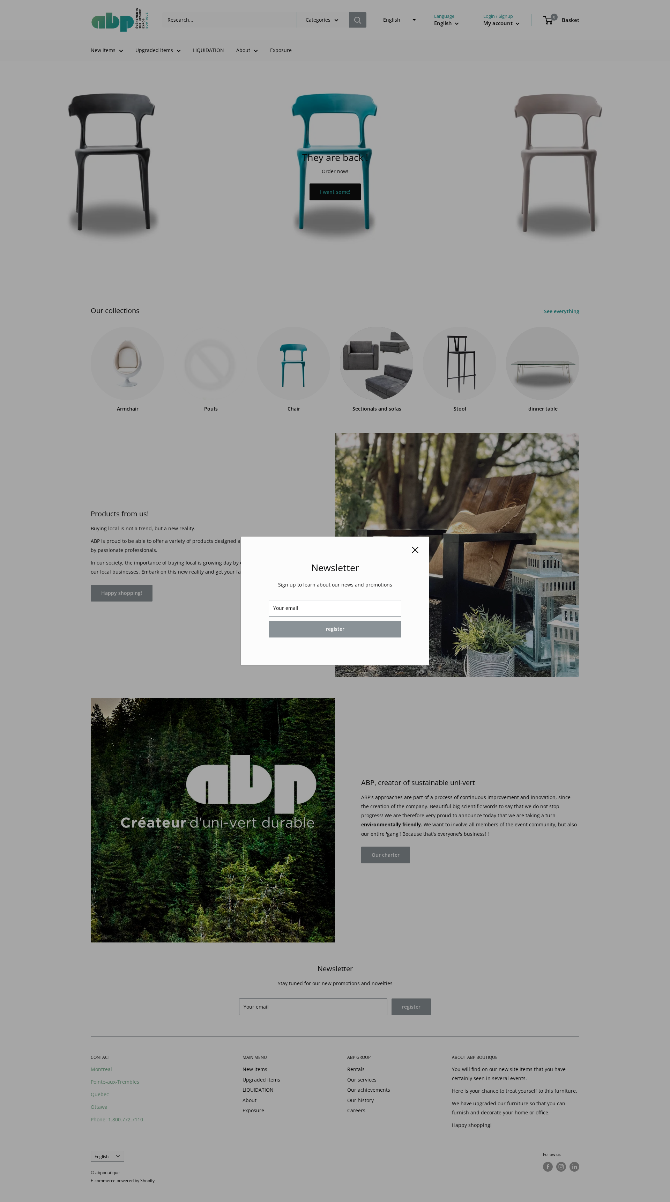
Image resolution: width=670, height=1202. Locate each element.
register (335, 629)
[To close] (415, 549)
